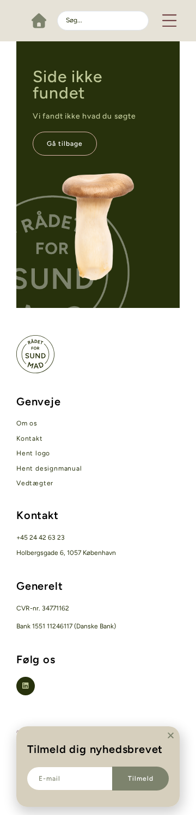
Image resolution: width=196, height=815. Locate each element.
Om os (27, 423)
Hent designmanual (49, 468)
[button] (170, 20)
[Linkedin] (25, 686)
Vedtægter (34, 483)
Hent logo (33, 453)
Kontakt (29, 438)
